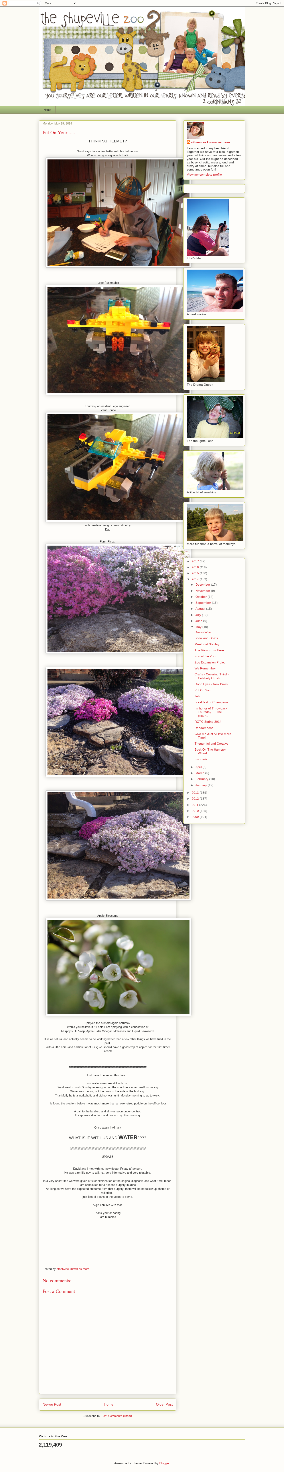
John (198, 696)
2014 (196, 579)
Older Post (164, 1404)
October (201, 596)
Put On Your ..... (206, 690)
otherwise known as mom (210, 142)
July (198, 615)
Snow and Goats (206, 638)
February (202, 779)
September (203, 602)
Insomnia (201, 759)
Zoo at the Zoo (205, 656)
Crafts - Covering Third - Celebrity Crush (212, 676)
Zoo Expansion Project (210, 662)
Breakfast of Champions (211, 702)
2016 (196, 567)
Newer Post (52, 1404)
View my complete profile (204, 174)
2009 (196, 816)
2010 (196, 811)
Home (47, 109)
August (200, 608)
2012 (196, 798)
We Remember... (206, 668)
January (201, 785)
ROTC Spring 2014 (208, 721)
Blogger (164, 1463)
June (199, 621)
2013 (196, 792)
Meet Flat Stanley (207, 644)
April (199, 767)
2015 (196, 573)
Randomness (204, 728)
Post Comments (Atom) (116, 1416)
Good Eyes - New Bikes (211, 684)
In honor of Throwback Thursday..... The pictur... (211, 712)
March (200, 773)
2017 (196, 561)
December (203, 584)
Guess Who (203, 632)
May (198, 627)
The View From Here (209, 650)
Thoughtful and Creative (212, 743)
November (203, 590)
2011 (195, 805)
